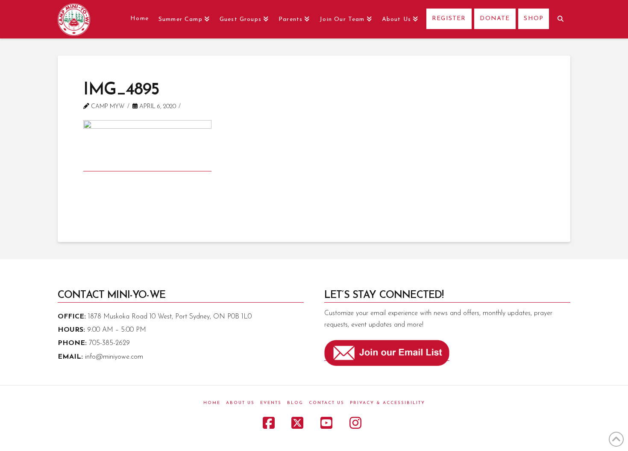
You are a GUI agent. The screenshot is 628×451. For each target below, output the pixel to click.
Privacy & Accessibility (387, 403)
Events (271, 403)
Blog (295, 403)
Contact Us (326, 403)
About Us (240, 403)
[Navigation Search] (559, 19)
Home (211, 403)
